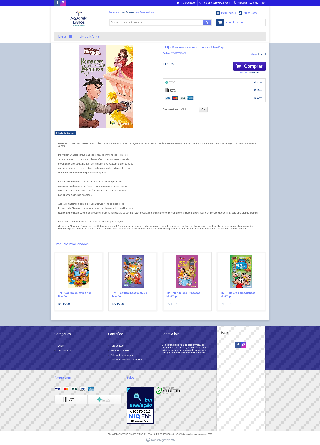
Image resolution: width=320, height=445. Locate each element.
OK (203, 109)
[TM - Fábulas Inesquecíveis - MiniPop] (132, 281)
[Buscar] (207, 22)
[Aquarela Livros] (78, 17)
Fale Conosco (188, 2)
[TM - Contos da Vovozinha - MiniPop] (78, 281)
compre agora (81, 293)
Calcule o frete (170, 109)
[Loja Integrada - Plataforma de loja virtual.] (160, 440)
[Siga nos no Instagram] (63, 3)
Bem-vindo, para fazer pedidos (131, 12)
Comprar (253, 66)
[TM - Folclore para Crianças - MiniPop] (241, 281)
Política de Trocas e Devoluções (127, 359)
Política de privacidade (122, 355)
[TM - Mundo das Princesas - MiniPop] (187, 281)
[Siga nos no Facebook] (57, 3)
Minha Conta (250, 13)
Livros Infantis (64, 350)
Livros (60, 346)
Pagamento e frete (120, 350)
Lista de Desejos (66, 133)
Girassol (262, 54)
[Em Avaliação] (140, 405)
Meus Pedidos (228, 13)
